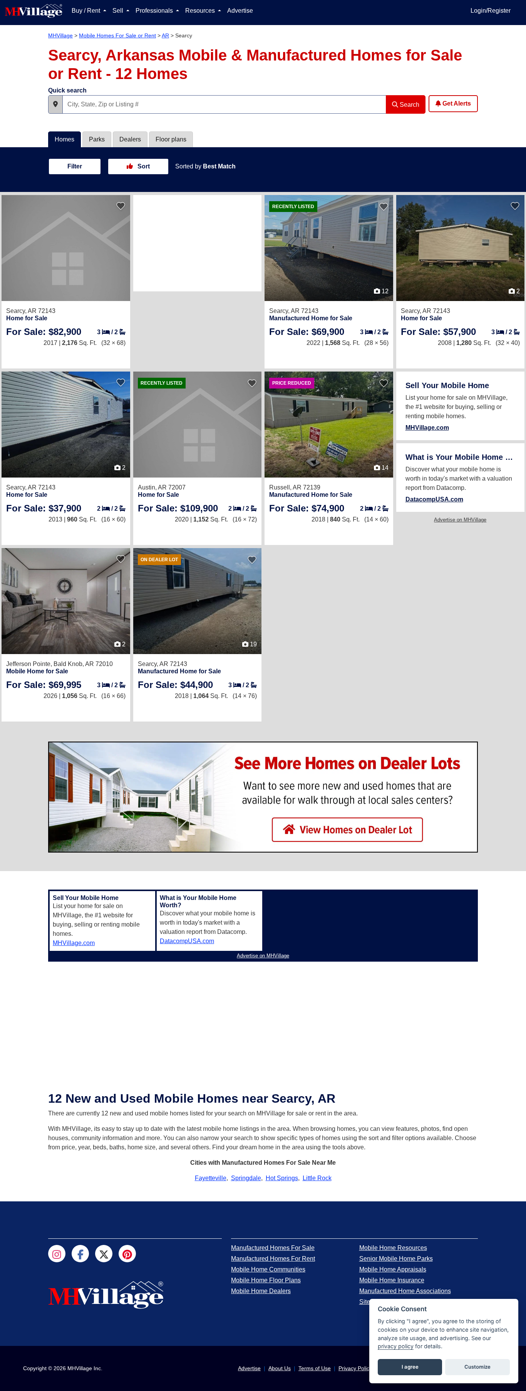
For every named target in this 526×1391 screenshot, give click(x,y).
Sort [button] (143, 166)
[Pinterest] (127, 1253)
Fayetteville (210, 1178)
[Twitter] (103, 1253)
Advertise (240, 10)
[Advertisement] (197, 243)
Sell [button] (118, 10)
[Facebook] (80, 1253)
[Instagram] (56, 1253)
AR (165, 35)
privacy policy (396, 1346)
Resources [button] (200, 10)
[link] (43, 331)
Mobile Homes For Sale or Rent (117, 35)
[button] (55, 104)
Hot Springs (282, 1178)
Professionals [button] (155, 10)
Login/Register (491, 10)
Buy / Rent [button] (87, 10)
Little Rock (317, 1178)
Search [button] (408, 104)
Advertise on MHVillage (460, 520)
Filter (74, 166)
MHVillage (60, 35)
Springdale (246, 1178)
